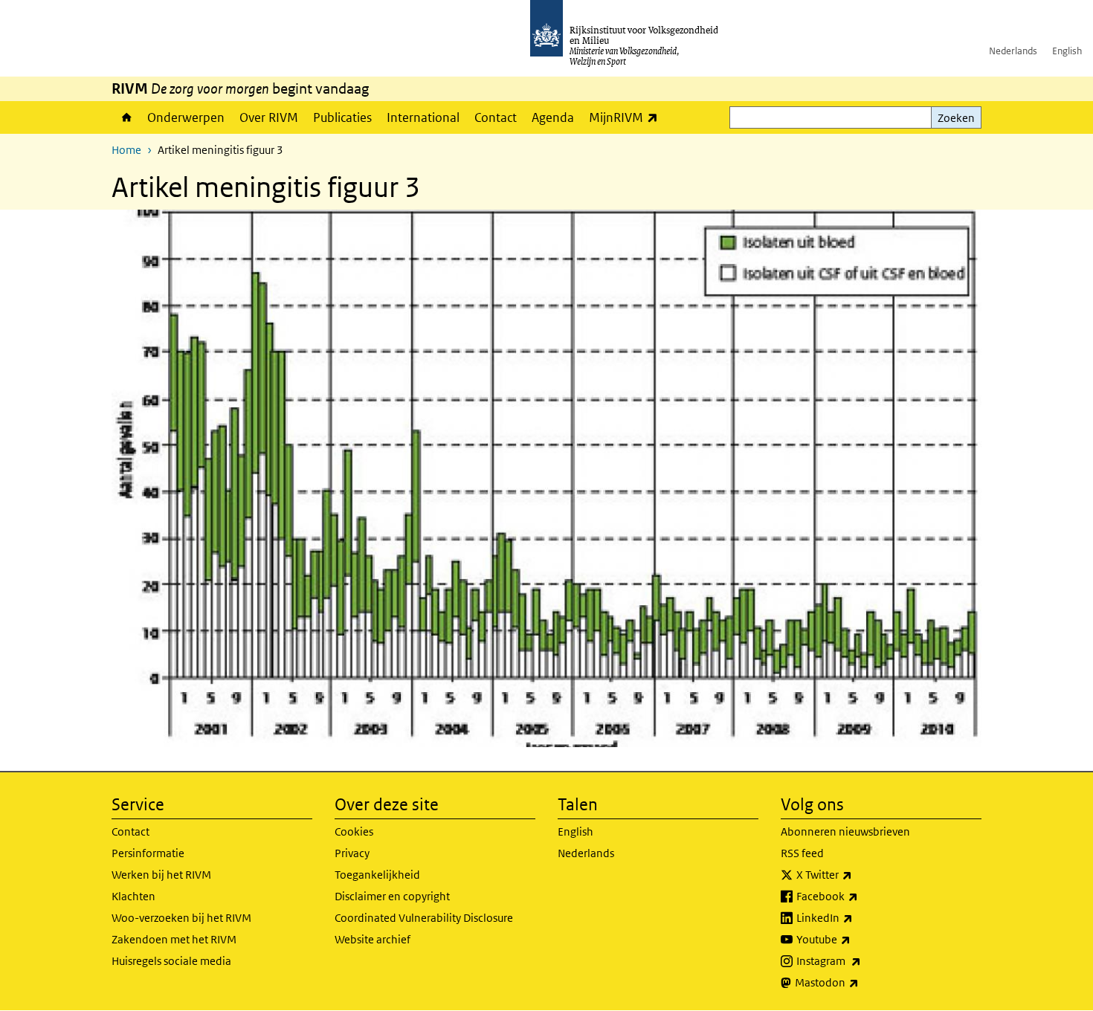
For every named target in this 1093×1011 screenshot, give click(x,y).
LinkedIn (857, 917)
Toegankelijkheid (377, 875)
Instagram (861, 960)
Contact (495, 117)
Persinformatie (148, 853)
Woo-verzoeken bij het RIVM (181, 918)
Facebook (859, 895)
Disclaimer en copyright (392, 896)
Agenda (553, 117)
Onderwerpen (186, 117)
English (1067, 51)
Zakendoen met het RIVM (174, 939)
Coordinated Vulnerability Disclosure (424, 918)
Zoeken (956, 118)
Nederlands (1013, 51)
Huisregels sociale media (171, 961)
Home (126, 117)
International (423, 117)
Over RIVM (268, 117)
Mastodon (859, 982)
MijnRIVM (627, 117)
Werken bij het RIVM (161, 875)
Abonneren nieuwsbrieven (845, 831)
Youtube (856, 938)
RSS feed (802, 853)
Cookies (354, 831)
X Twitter (857, 874)
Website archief (372, 939)
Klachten (133, 896)
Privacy (352, 853)
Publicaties (342, 117)
